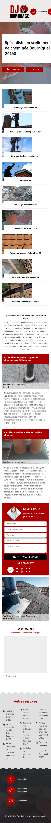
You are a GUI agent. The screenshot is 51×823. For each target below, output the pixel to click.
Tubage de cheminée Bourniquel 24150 (10, 715)
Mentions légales (39, 816)
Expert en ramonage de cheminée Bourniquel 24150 (43, 749)
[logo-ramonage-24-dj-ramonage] (13, 11)
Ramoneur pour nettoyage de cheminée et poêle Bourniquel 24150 (27, 733)
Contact (34, 70)
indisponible (42, 12)
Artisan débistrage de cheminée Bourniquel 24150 (10, 751)
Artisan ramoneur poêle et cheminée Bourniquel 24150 (43, 730)
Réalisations (13, 70)
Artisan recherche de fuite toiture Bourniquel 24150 (10, 731)
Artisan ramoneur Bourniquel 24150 (27, 714)
